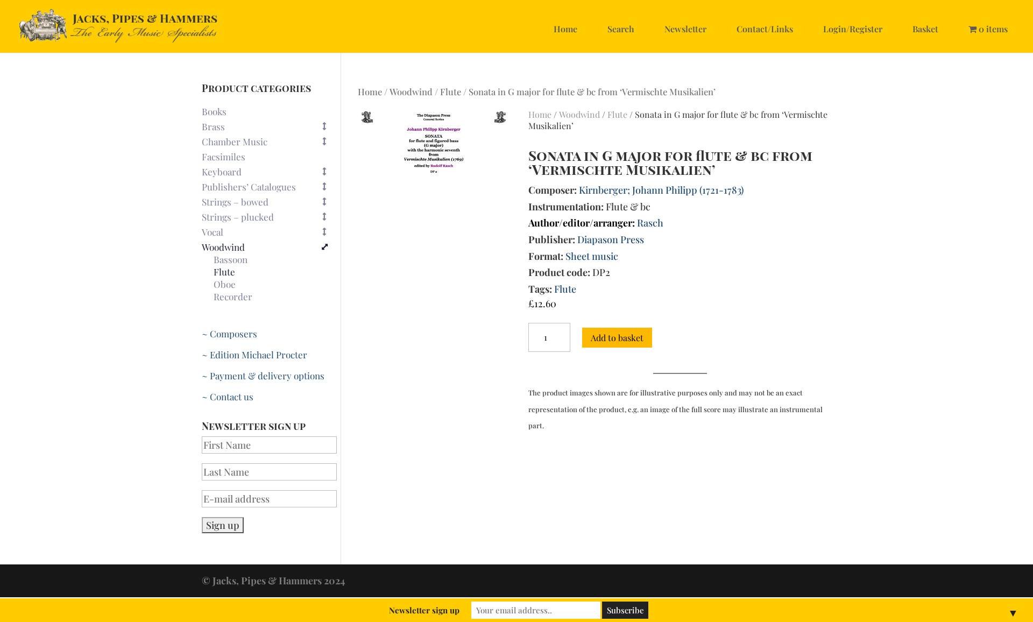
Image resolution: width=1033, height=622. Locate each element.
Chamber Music (234, 141)
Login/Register (852, 28)
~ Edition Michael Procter (254, 355)
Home (565, 28)
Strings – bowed (235, 202)
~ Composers (229, 334)
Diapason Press (610, 239)
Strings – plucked (238, 217)
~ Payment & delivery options (263, 375)
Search (620, 28)
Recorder (233, 297)
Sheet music (591, 256)
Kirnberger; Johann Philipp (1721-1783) (661, 189)
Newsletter (685, 28)
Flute (450, 91)
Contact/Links (765, 28)
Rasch (650, 222)
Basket (925, 28)
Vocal (212, 232)
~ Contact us (227, 396)
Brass (213, 126)
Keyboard (222, 172)
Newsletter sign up (424, 610)
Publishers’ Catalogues (249, 187)
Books (214, 111)
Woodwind (411, 91)
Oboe (225, 284)
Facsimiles (223, 156)
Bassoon (230, 260)
